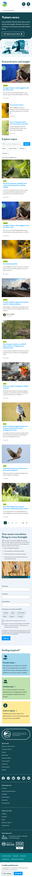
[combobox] (5, 148)
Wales (3, 819)
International (5, 825)
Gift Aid (4, 770)
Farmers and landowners (8, 791)
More (17, 838)
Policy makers (6, 797)
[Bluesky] (13, 778)
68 (23, 523)
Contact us (5, 764)
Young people (6, 803)
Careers (4, 752)
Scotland (4, 817)
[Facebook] (3, 778)
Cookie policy (15, 855)
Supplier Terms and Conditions (17, 859)
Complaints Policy (5, 859)
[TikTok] (18, 778)
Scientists (4, 794)
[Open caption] (29, 577)
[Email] (28, 778)
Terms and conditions (6, 855)
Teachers (4, 788)
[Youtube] (23, 778)
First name (5, 586)
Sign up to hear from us (8, 746)
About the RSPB (6, 758)
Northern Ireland (6, 822)
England (4, 814)
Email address (6, 601)
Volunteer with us (7, 749)
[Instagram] (8, 778)
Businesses (5, 800)
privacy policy (15, 634)
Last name (5, 594)
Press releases (6, 767)
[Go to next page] (26, 522)
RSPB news (5, 755)
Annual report (6, 761)
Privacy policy (23, 855)
